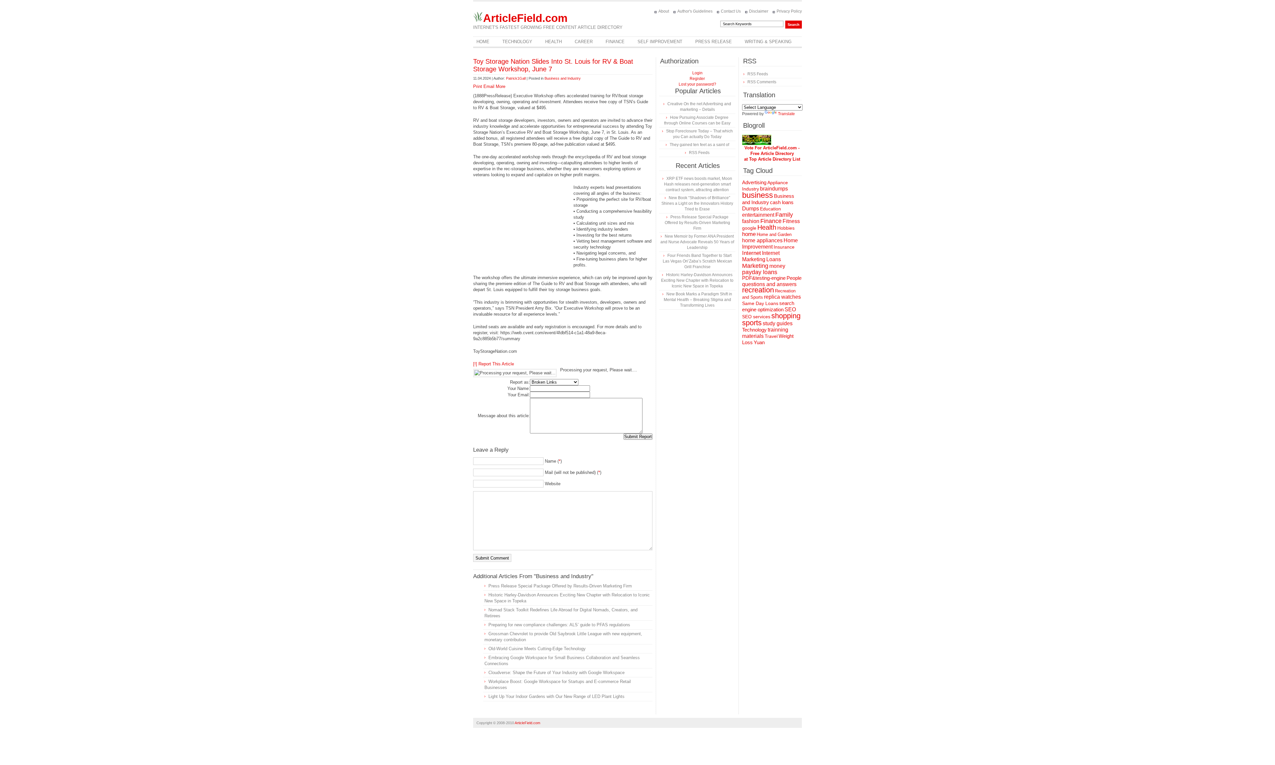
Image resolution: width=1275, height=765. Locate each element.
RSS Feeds (699, 152)
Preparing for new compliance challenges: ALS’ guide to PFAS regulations (559, 624)
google (749, 228)
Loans (773, 259)
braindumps (774, 188)
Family (784, 214)
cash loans (782, 202)
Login (697, 73)
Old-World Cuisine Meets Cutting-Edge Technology (537, 648)
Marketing (755, 265)
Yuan (759, 342)
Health (553, 41)
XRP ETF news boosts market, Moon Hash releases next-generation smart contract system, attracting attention (698, 184)
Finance (615, 41)
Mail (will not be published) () (573, 472)
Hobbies (786, 228)
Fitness (791, 221)
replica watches (782, 297)
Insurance (784, 247)
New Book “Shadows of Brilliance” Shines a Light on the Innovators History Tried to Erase (697, 203)
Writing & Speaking (768, 41)
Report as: (520, 382)
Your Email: (519, 394)
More (500, 86)
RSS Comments (761, 82)
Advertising (754, 182)
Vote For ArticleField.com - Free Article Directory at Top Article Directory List (772, 153)
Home (482, 41)
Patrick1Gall (516, 78)
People (794, 278)
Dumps (750, 208)
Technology (517, 41)
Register (697, 78)
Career (584, 41)
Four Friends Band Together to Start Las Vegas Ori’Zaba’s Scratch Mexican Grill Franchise (697, 261)
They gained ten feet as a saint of (699, 144)
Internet (751, 253)
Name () (553, 461)
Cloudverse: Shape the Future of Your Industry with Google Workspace (556, 672)
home (749, 234)
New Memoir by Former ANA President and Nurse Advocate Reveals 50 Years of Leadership (697, 242)
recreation (758, 290)
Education (770, 208)
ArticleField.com (525, 18)
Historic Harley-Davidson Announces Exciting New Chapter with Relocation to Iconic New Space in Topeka (697, 280)
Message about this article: (504, 415)
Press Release (713, 41)
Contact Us (731, 11)
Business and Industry (563, 78)
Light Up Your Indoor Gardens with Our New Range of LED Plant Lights (556, 696)
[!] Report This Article (493, 363)
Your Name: (518, 388)
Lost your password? (697, 84)
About (663, 11)
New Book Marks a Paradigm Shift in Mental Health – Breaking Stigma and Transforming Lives (698, 300)
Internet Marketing (761, 256)
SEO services (756, 316)
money (777, 266)
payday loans (759, 272)
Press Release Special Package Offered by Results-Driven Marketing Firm (560, 585)
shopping (786, 316)
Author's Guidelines (695, 11)
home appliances (762, 240)
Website (552, 483)
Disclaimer (758, 11)
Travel (771, 336)
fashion (750, 221)
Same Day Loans (760, 303)
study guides (778, 323)
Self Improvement (660, 41)
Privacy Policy (789, 11)
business (757, 195)
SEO (790, 309)
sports (752, 323)
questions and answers (769, 284)
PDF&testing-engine (764, 278)
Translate (786, 114)
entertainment (758, 215)
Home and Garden (774, 234)
